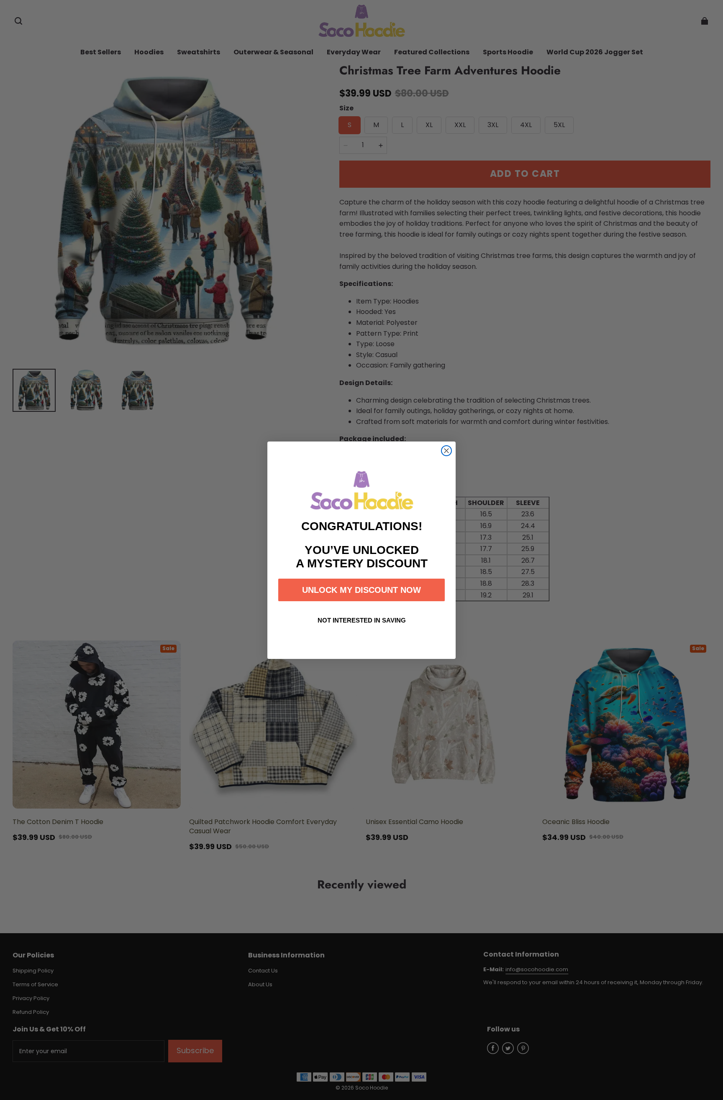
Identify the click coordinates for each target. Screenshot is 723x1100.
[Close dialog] (446, 451)
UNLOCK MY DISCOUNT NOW (361, 590)
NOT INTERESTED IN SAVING (362, 620)
